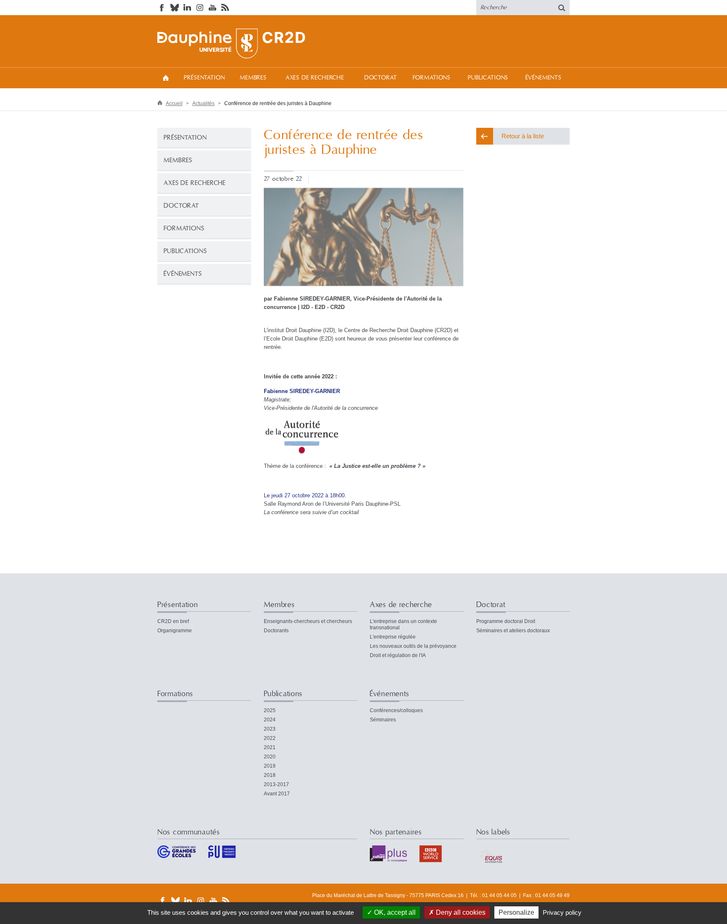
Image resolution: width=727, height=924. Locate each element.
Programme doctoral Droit (505, 621)
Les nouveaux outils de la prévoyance (413, 646)
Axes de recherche (315, 78)
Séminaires (383, 720)
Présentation (204, 78)
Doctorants (276, 631)
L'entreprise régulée (393, 637)
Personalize (516, 912)
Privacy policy (562, 912)
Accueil (165, 77)
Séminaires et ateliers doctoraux (513, 631)
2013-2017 (276, 784)
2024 (270, 720)
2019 (270, 766)
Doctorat (380, 78)
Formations (432, 78)
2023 (270, 729)
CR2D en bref (173, 621)
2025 (270, 710)
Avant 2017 (277, 794)
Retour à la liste (522, 136)
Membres (253, 78)
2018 (270, 775)
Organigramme (174, 631)
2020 (270, 757)
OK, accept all (394, 912)
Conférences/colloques (396, 710)
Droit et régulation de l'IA (398, 655)
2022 (270, 738)
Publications (488, 78)
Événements (543, 78)
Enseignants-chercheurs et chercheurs (308, 621)
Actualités (203, 103)
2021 (270, 747)
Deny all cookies (460, 912)
